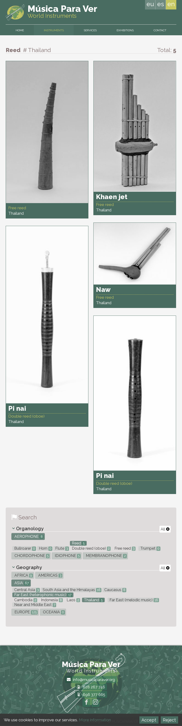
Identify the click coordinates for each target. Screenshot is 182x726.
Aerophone (28, 536)
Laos (72, 600)
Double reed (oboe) (90, 548)
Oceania (53, 612)
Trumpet (149, 548)
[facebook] (86, 703)
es (160, 4)
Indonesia (51, 600)
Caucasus (114, 590)
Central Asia (26, 590)
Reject (169, 719)
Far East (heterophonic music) (42, 594)
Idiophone (67, 555)
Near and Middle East (34, 604)
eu (150, 4)
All (163, 529)
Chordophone (31, 555)
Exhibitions (125, 30)
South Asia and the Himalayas (71, 590)
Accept (148, 719)
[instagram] (95, 703)
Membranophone (105, 555)
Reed (78, 543)
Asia (21, 583)
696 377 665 (93, 694)
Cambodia (24, 600)
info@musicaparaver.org (93, 679)
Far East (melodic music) (133, 600)
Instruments (54, 30)
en (171, 4)
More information (95, 719)
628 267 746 (93, 687)
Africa (23, 575)
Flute (61, 548)
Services (90, 30)
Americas (49, 575)
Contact (160, 30)
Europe (25, 612)
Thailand (93, 600)
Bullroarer (24, 548)
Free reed (124, 548)
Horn (44, 548)
